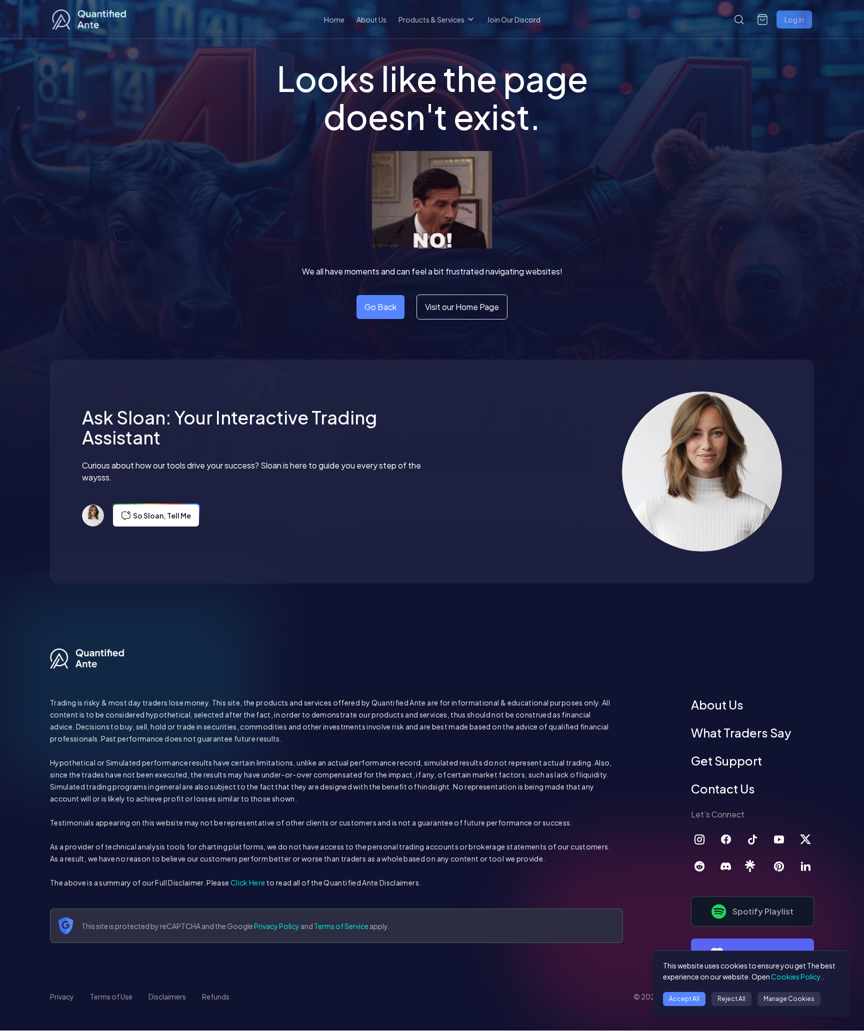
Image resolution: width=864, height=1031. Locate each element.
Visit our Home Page (462, 307)
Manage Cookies (789, 998)
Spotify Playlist (763, 911)
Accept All (684, 998)
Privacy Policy (277, 926)
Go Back (380, 307)
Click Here (248, 882)
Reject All (732, 998)
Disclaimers (167, 996)
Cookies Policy (796, 976)
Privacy (62, 996)
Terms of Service (341, 926)
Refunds (216, 996)
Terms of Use (111, 996)
